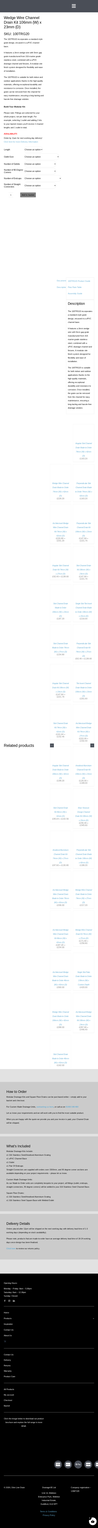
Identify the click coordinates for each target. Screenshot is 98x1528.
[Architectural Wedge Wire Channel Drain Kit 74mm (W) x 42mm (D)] (60, 505)
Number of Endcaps (12, 178)
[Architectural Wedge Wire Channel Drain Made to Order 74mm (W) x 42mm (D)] (60, 872)
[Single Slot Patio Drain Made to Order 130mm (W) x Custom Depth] (83, 954)
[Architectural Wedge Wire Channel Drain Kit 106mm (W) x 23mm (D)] (83, 994)
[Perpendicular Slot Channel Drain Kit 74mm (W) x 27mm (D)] (83, 625)
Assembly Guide (75, 293)
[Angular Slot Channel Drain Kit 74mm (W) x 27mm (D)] (60, 547)
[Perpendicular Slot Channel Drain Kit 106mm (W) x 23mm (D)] (83, 505)
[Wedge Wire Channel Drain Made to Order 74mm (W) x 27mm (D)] (83, 872)
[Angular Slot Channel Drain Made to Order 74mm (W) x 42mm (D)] (83, 425)
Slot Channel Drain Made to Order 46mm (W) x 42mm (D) (60, 1058)
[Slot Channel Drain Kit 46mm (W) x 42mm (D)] (60, 790)
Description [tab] (61, 287)
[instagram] (9, 1301)
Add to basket (28, 195)
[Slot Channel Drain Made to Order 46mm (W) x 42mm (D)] (60, 1036)
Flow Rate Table (75, 287)
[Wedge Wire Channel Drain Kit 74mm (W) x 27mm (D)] (83, 912)
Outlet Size (9, 157)
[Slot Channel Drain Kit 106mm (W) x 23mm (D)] (83, 547)
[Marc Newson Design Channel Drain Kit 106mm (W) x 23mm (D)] (83, 790)
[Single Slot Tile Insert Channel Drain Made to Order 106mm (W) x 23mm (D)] (83, 585)
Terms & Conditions (48, 1511)
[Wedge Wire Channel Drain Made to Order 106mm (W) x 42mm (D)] (60, 994)
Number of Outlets (12, 164)
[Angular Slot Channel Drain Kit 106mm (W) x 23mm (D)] (60, 665)
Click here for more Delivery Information (21, 142)
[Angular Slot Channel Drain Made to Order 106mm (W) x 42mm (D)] (60, 747)
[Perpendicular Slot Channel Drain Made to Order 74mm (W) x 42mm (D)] (83, 465)
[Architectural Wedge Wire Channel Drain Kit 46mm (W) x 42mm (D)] (60, 912)
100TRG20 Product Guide (79, 281)
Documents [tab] (61, 281)
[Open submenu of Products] (93, 1318)
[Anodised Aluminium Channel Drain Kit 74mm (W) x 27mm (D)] (60, 832)
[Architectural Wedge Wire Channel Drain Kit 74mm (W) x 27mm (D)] (83, 705)
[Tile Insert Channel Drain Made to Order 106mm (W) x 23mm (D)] (83, 665)
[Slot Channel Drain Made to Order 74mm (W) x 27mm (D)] (60, 625)
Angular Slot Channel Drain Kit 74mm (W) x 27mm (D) (60, 569)
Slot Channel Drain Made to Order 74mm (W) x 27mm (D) (60, 647)
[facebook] (5, 1301)
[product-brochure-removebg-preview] (24, 1431)
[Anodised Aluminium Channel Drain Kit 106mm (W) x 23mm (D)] (83, 747)
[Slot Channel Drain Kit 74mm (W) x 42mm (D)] (60, 705)
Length (7, 150)
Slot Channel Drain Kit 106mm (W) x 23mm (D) (83, 569)
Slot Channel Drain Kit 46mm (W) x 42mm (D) (60, 812)
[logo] (25, 4)
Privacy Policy (49, 1515)
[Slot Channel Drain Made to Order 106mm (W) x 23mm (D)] (60, 585)
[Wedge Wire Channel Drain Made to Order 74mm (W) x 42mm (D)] (60, 465)
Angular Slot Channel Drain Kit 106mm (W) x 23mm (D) (60, 687)
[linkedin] (14, 1301)
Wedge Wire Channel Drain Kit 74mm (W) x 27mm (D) (83, 934)
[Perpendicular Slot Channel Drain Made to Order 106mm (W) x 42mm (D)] (83, 832)
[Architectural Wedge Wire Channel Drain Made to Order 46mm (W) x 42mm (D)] (60, 954)
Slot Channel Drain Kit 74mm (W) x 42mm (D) (60, 727)
